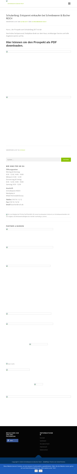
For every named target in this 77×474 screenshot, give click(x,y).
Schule (22, 150)
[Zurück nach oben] (38, 457)
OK (36, 471)
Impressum (43, 447)
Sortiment (43, 441)
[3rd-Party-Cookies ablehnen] (75, 469)
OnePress (46, 462)
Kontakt (42, 438)
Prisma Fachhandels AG (27, 214)
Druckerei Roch (44, 444)
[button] (12, 440)
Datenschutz (44, 450)
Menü (69, 3)
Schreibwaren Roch (39, 21)
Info (40, 471)
